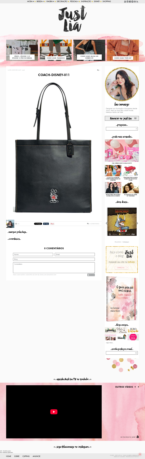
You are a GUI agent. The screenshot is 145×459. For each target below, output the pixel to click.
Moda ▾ (30, 1)
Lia (18, 224)
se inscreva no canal (127, 437)
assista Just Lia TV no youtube (72, 379)
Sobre (16, 456)
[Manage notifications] (140, 454)
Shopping (107, 1)
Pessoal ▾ (74, 1)
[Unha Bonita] (122, 330)
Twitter (132, 1)
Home (8, 456)
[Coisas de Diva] (133, 337)
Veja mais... (110, 343)
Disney (97, 1)
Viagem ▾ (50, 1)
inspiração (86, 1)
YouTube (125, 1)
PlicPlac (136, 456)
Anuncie (36, 456)
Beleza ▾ (40, 1)
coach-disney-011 (54, 75)
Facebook (130, 1)
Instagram (128, 1)
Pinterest (135, 1)
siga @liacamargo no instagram (73, 447)
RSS (137, 1)
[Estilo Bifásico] (122, 337)
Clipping (26, 456)
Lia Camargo (121, 456)
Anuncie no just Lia (120, 118)
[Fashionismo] (110, 337)
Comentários (94, 223)
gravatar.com (51, 275)
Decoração (62, 1)
